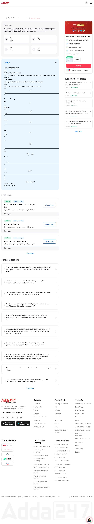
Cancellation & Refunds (30, 496)
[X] (7, 417)
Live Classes (79, 410)
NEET (56, 427)
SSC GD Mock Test (61, 448)
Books (77, 420)
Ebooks (77, 417)
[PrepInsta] (7, 459)
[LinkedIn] (2, 417)
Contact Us (37, 407)
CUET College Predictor (83, 423)
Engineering (58, 420)
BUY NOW (79, 66)
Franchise (37, 420)
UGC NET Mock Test (61, 481)
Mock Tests (79, 407)
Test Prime (79, 449)
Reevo (77, 445)
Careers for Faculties (41, 417)
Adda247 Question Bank (83, 404)
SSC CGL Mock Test (61, 461)
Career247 (79, 442)
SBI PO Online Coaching (42, 447)
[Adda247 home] (5, 3)
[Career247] (7, 464)
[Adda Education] (7, 445)
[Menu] (91, 2)
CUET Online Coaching (41, 464)
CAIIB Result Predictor (83, 430)
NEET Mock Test (60, 471)
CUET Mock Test (60, 467)
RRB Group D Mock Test (62, 464)
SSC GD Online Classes (41, 455)
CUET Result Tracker (82, 439)
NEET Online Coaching (41, 467)
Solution (7, 63)
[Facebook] (16, 417)
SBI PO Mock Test (60, 454)
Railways (57, 410)
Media (36, 410)
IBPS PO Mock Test (61, 474)
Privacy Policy (56, 496)
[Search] (86, 2)
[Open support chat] (89, 520)
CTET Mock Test (60, 457)
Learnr (77, 452)
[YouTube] (21, 417)
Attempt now (49, 205)
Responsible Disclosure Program (11, 496)
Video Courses (80, 414)
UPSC (56, 423)
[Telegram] (12, 417)
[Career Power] (7, 450)
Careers (36, 414)
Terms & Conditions (45, 496)
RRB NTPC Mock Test (62, 451)
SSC (55, 407)
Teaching (57, 414)
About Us (37, 404)
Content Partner (39, 423)
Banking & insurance (61, 404)
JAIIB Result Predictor (82, 427)
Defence (57, 417)
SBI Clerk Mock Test (61, 444)
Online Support (39, 427)
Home (3, 18)
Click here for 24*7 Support (11, 413)
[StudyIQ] (7, 454)
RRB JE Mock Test (60, 477)
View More (30, 253)
